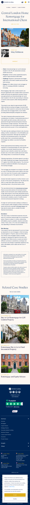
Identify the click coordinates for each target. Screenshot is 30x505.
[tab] (15, 419)
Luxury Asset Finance (6, 434)
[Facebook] (11, 392)
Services (3, 421)
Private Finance (4, 439)
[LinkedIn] (19, 392)
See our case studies (15, 292)
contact (15, 61)
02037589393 (25, 2)
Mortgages (3, 423)
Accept (15, 494)
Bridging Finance (5, 428)
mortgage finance (20, 206)
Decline (15, 498)
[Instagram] (13, 392)
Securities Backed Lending (7, 430)
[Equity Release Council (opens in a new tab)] (14, 411)
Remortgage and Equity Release (13, 377)
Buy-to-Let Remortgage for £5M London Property (13, 319)
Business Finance (5, 432)
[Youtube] (16, 392)
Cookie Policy (11, 486)
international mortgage (22, 188)
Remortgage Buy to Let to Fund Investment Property (13, 348)
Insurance (3, 437)
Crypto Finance (4, 426)
